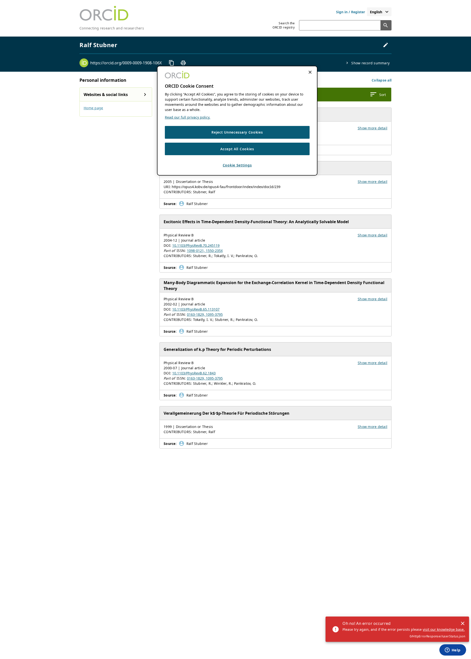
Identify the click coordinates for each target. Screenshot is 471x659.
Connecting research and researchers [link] (111, 28)
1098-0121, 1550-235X (205, 250)
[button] (382, 80)
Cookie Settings (237, 165)
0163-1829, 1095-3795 (205, 314)
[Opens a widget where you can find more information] (452, 650)
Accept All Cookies (237, 149)
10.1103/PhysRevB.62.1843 (194, 373)
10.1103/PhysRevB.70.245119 (196, 245)
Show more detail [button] (372, 128)
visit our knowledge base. (444, 629)
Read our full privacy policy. (187, 117)
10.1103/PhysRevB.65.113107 (196, 309)
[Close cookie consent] (310, 72)
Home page (93, 108)
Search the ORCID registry (284, 25)
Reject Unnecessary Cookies (237, 132)
